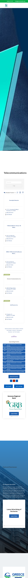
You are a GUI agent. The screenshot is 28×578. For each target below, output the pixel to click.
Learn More (14, 413)
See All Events (14, 376)
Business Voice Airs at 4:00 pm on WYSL (15, 348)
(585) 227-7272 (10, 1)
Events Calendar (16, 328)
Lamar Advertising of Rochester (14, 510)
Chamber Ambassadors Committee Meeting (14, 345)
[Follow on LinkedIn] (17, 381)
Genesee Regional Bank (14, 397)
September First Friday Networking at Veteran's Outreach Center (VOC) (15, 351)
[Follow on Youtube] (14, 381)
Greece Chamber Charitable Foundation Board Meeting (15, 360)
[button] (4, 193)
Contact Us (14, 330)
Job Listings (19, 386)
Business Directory (8, 328)
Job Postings (9, 330)
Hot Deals (21, 328)
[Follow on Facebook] (11, 381)
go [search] (14, 185)
